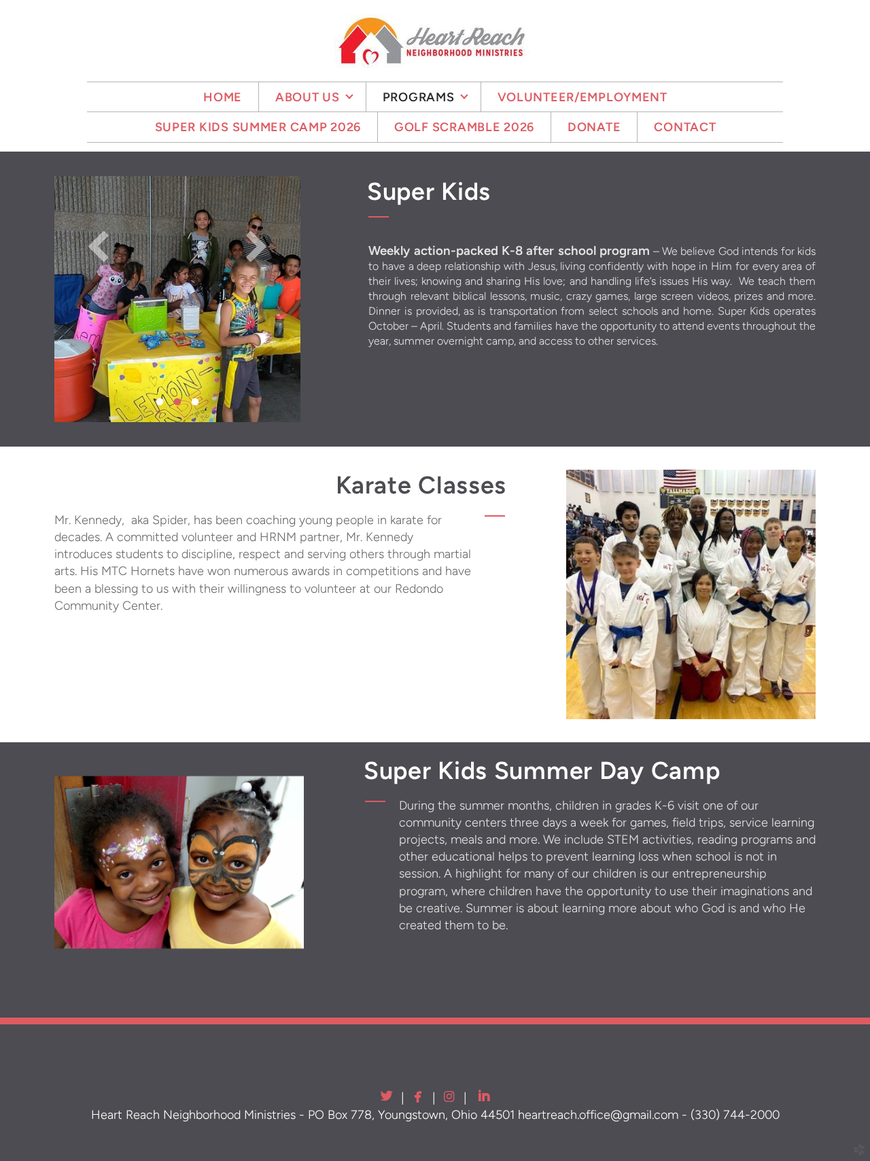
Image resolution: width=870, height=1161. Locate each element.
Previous (99, 245)
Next (256, 245)
